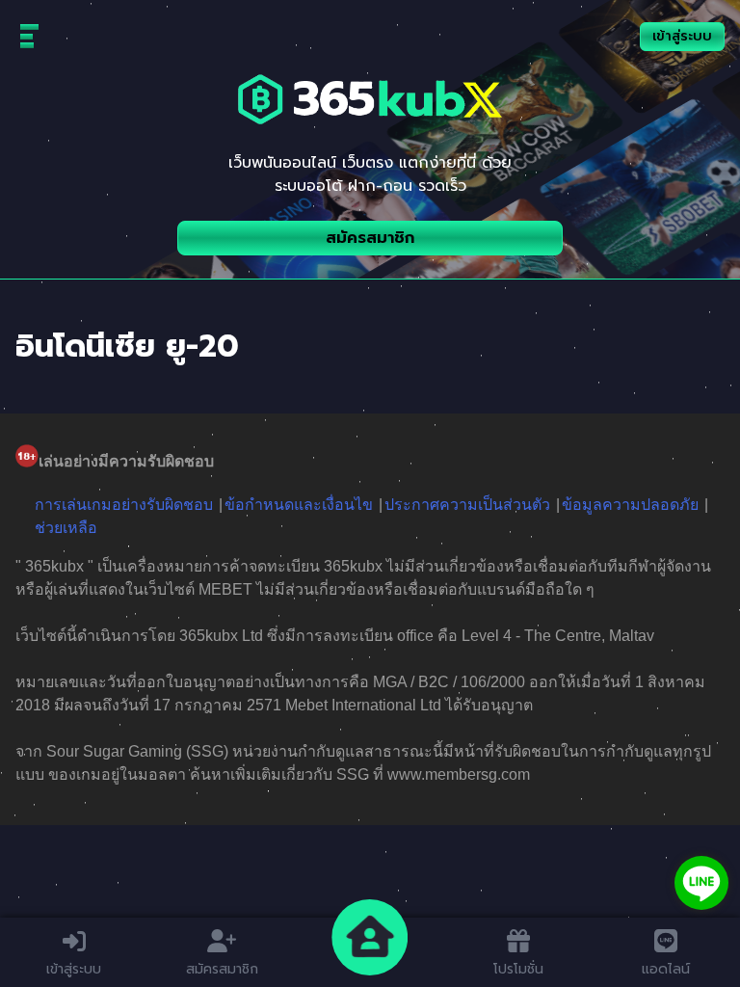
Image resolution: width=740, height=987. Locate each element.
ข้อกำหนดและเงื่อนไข (299, 504)
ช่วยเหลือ (66, 528)
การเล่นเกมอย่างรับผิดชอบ (124, 504)
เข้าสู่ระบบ (682, 36)
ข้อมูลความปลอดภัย (630, 504)
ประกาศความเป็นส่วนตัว (467, 504)
